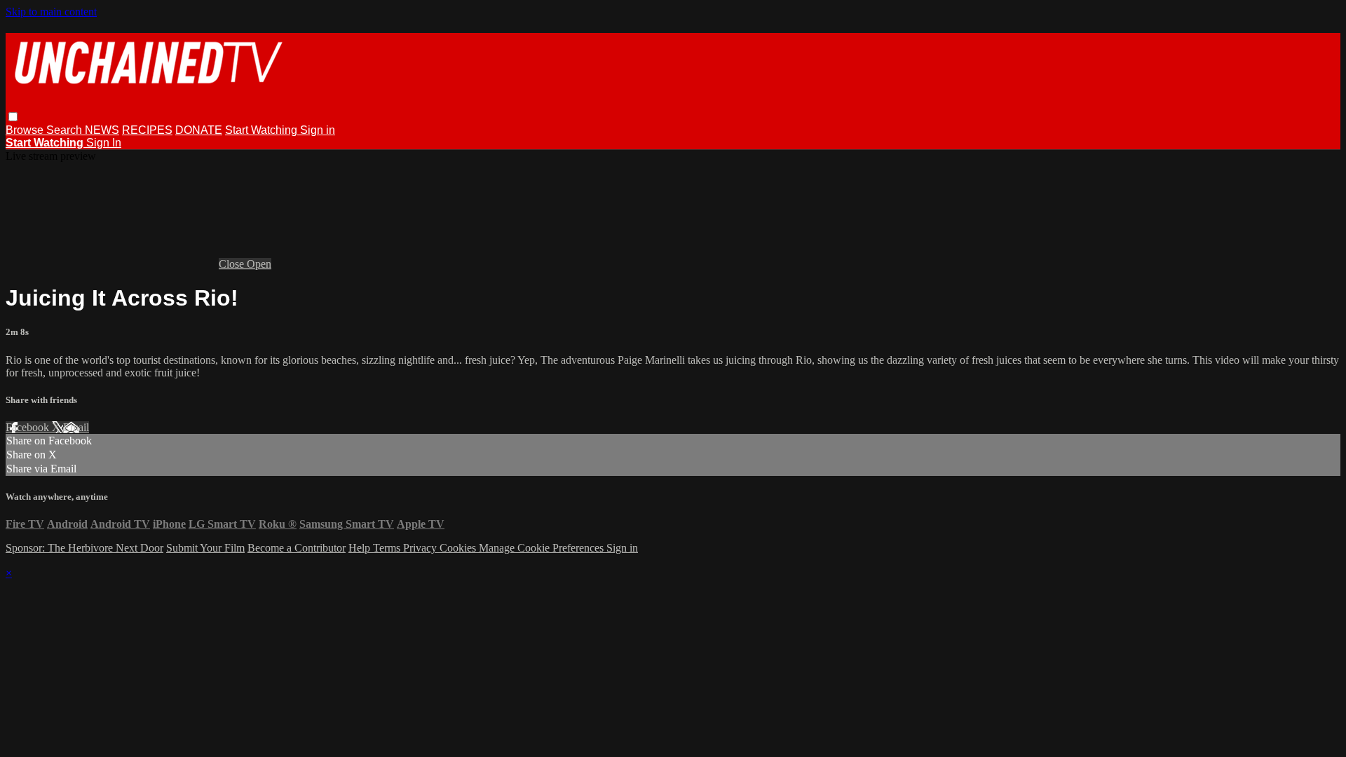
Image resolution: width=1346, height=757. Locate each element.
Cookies (459, 548)
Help (360, 548)
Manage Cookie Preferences (542, 548)
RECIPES (147, 130)
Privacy (421, 548)
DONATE (198, 130)
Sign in (317, 130)
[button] (13, 116)
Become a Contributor (296, 548)
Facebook (29, 427)
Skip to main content (51, 12)
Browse (26, 130)
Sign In (103, 143)
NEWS (102, 130)
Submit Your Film (205, 548)
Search (65, 130)
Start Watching (262, 130)
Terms (388, 548)
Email (76, 427)
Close (233, 264)
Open (259, 264)
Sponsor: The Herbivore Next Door (84, 548)
